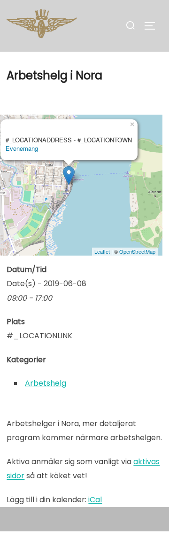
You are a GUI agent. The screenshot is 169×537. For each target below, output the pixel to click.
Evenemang (22, 148)
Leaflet (102, 251)
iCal (95, 499)
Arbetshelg (45, 383)
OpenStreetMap (137, 251)
